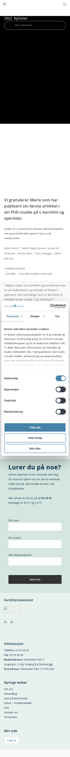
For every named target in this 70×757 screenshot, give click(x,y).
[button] (65, 4)
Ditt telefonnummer (20, 555)
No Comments (23, 25)
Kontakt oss (11, 712)
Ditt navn (13, 520)
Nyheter (21, 18)
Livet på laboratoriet (15, 698)
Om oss (8, 689)
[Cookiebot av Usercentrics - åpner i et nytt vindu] (50, 306)
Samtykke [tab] (12, 316)
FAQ (6, 707)
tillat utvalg (35, 437)
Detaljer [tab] (35, 316)
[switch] (61, 389)
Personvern (10, 717)
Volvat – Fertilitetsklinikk (18, 703)
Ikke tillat (35, 448)
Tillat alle (35, 427)
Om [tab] (57, 316)
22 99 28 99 (22, 650)
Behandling (10, 693)
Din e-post (14, 537)
